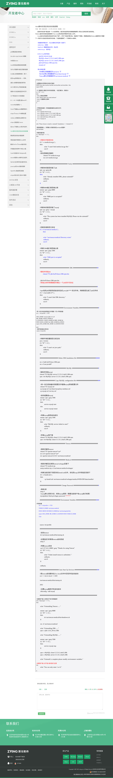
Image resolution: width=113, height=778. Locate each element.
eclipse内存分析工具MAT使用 (18, 175)
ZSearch (87, 756)
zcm (43, 17)
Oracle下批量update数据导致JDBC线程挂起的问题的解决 (20, 109)
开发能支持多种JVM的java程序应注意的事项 (20, 148)
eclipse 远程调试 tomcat (17, 122)
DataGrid (62, 17)
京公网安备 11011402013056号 (98, 772)
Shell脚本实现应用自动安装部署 (19, 131)
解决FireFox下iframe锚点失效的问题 (20, 144)
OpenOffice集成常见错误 (17, 171)
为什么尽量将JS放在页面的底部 (19, 69)
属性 (52, 17)
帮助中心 (98, 757)
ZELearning (73, 756)
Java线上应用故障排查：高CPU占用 (20, 74)
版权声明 (10, 770)
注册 (40, 689)
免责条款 (16, 770)
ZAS (10, 42)
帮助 (81, 3)
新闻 (96, 3)
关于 (103, 3)
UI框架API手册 (14, 185)
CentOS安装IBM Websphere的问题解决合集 (20, 153)
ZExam (66, 761)
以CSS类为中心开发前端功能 (18, 87)
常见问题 (34, 770)
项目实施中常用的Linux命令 (18, 140)
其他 (10, 205)
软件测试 (12, 200)
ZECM (80, 761)
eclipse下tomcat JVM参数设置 (18, 113)
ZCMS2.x (12, 32)
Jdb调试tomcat (14, 60)
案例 (75, 3)
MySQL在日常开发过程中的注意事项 (20, 162)
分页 (56, 17)
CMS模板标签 (14, 195)
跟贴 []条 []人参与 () (94, 689)
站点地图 (28, 770)
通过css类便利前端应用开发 (18, 82)
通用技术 (12, 47)
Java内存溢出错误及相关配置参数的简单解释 (20, 65)
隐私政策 (22, 770)
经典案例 (98, 760)
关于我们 (98, 755)
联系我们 (40, 770)
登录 (45, 689)
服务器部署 (13, 190)
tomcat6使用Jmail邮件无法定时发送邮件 (20, 157)
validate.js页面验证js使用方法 (18, 118)
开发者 (89, 3)
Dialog (68, 17)
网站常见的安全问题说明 (17, 135)
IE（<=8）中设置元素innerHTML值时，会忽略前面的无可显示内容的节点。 (20, 100)
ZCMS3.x (12, 37)
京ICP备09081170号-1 (79, 774)
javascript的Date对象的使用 (18, 166)
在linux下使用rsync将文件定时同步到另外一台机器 (20, 126)
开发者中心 (99, 762)
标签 (47, 17)
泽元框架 (12, 27)
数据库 (34, 17)
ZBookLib (80, 756)
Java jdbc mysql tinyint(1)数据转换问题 (20, 56)
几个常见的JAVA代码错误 (17, 96)
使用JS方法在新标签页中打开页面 (20, 91)
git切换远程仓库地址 (16, 52)
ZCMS (66, 756)
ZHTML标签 (13, 180)
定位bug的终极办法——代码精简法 (20, 78)
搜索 (86, 14)
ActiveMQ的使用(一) (16, 104)
